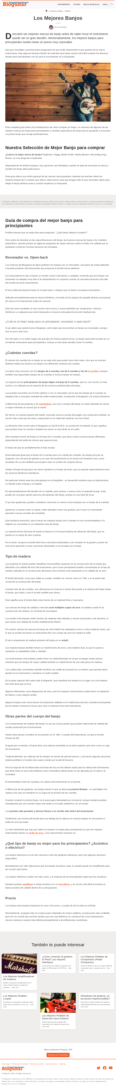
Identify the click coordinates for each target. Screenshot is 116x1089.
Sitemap (62, 1064)
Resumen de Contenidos (58, 1055)
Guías (105, 4)
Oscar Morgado (60, 27)
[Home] (46, 11)
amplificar (28, 884)
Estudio (76, 4)
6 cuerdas (93, 371)
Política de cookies (37, 1064)
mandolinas (45, 404)
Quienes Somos (52, 1064)
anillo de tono (36, 833)
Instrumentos (64, 4)
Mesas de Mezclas (91, 4)
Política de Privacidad (20, 1064)
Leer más (14, 987)
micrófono (64, 884)
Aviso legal (6, 1064)
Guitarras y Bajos (56, 11)
